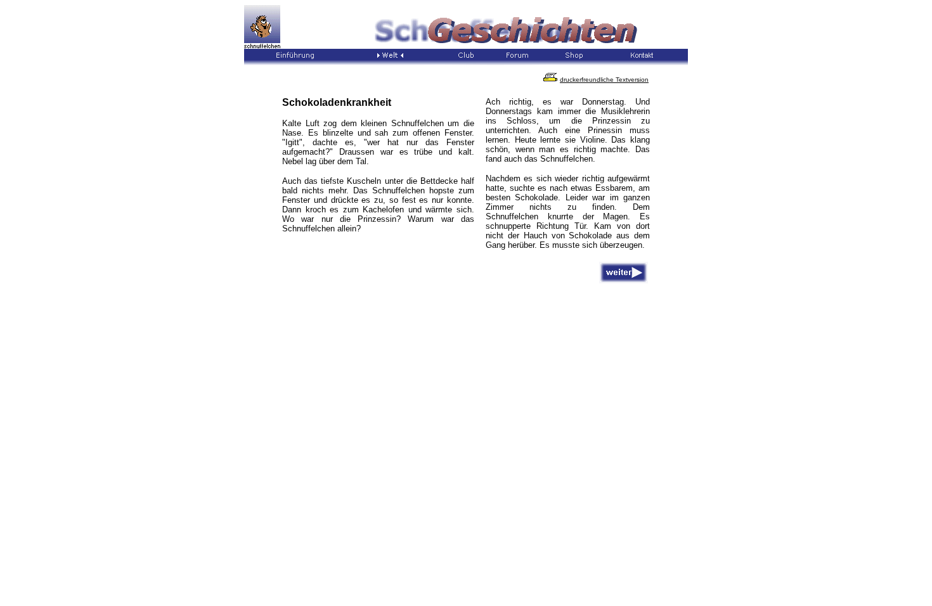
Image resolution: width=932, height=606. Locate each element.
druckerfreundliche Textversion (604, 79)
